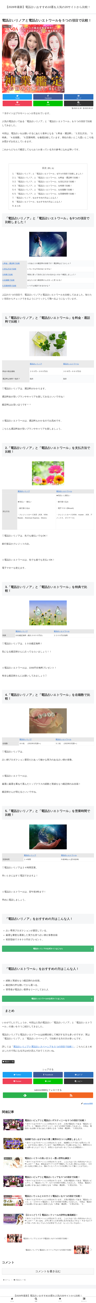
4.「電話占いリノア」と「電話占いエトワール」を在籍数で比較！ (44, 190)
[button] (88, 636)
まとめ (17, 206)
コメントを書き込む (48, 1271)
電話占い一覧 (9, 1062)
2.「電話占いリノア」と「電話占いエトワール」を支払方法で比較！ (45, 181)
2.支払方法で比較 (9, 269)
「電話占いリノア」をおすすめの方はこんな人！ (36, 198)
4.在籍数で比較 (8, 280)
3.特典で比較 (7, 274)
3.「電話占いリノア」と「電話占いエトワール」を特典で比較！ (43, 186)
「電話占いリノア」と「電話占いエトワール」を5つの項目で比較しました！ (49, 173)
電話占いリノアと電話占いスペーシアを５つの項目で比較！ (43, 1046)
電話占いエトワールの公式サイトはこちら (48, 999)
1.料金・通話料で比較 (11, 263)
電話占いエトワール (71, 364)
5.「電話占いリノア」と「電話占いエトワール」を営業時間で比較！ (45, 194)
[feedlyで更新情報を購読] (25, 1095)
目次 (44, 168)
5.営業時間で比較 (9, 286)
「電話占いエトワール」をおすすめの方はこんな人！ (38, 202)
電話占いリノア (36, 364)
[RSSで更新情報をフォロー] (71, 1095)
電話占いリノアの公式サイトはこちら (48, 949)
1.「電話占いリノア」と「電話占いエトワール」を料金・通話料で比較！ (47, 177)
